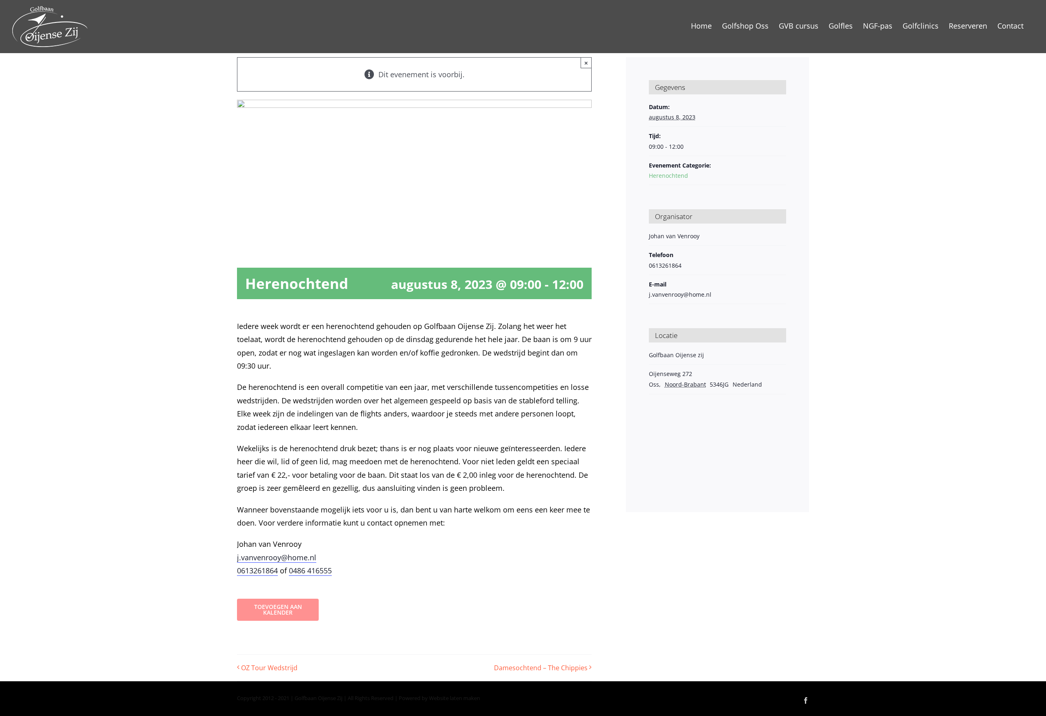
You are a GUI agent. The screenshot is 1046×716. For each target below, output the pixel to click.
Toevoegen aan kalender (278, 609)
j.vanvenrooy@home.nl (276, 557)
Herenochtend (668, 175)
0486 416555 (310, 570)
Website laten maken (454, 698)
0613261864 (257, 570)
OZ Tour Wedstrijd (269, 667)
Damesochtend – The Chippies (541, 667)
